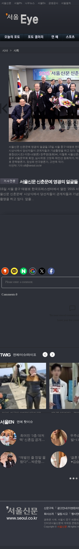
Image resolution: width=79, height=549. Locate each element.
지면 (70, 508)
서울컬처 (66, 3)
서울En (41, 3)
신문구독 (49, 508)
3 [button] (76, 478)
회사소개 (49, 513)
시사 (5, 50)
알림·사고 (62, 513)
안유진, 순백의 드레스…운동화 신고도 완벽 (26, 462)
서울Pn (18, 3)
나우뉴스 (30, 3)
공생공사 (53, 3)
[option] (23, 385)
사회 (16, 50)
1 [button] (70, 478)
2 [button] (73, 478)
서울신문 (6, 3)
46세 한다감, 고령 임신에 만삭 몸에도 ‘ (26, 440)
